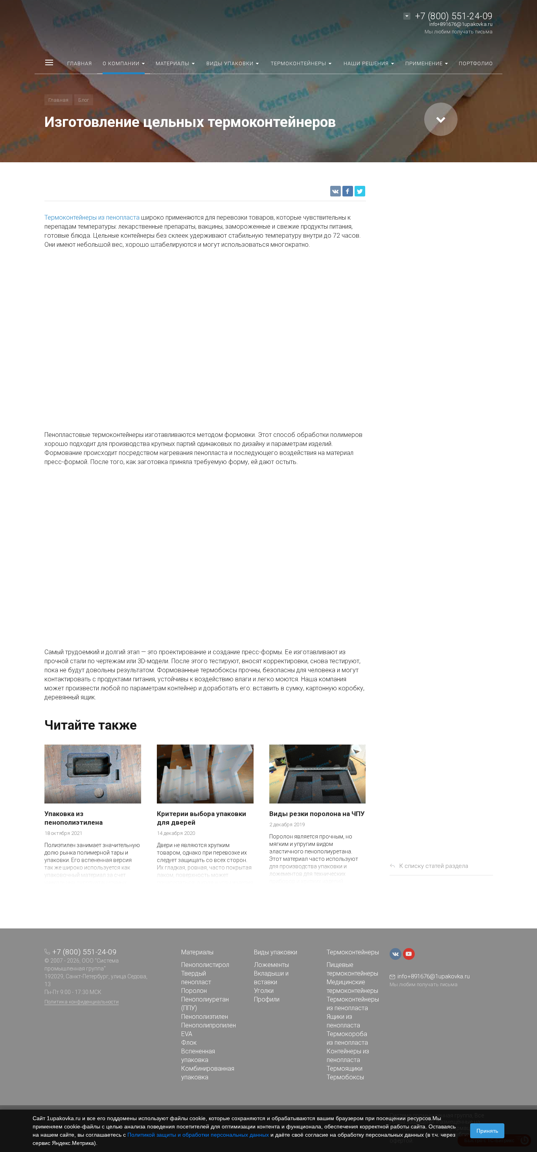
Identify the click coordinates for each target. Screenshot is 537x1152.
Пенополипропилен (208, 1025)
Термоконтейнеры (353, 952)
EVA (186, 1034)
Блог (83, 100)
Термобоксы (345, 1077)
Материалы (197, 952)
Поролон (194, 990)
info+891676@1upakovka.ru (461, 24)
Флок (189, 1042)
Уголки (264, 990)
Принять (487, 1131)
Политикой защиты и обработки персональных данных (198, 1135)
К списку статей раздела (433, 866)
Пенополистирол (205, 965)
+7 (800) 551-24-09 (454, 16)
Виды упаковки (275, 952)
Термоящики (344, 1068)
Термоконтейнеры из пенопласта (92, 217)
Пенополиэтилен (204, 1016)
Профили (267, 999)
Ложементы (271, 965)
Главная (58, 100)
